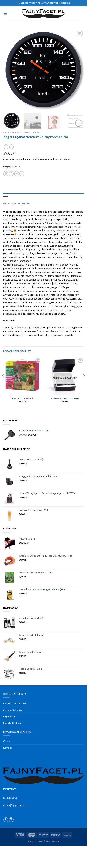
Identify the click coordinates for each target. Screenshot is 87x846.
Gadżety (37, 132)
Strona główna (12, 132)
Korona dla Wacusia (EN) (65, 398)
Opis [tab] (5, 196)
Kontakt (7, 747)
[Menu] (5, 13)
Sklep (27, 132)
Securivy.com (52, 841)
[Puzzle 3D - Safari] (22, 376)
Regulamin (9, 716)
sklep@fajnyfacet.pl (13, 805)
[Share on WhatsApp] (5, 173)
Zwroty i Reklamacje (14, 709)
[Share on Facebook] (11, 173)
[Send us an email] (11, 819)
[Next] (77, 70)
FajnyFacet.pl (10, 797)
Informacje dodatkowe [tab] (17, 203)
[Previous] (10, 70)
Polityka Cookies (12, 723)
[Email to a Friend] (21, 173)
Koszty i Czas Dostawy (15, 703)
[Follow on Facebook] (5, 819)
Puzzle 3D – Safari (22, 398)
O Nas (6, 741)
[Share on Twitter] (16, 173)
